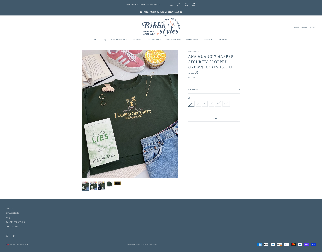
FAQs (104, 40)
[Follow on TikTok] (14, 235)
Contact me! (224, 40)
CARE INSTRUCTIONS (15, 222)
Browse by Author (173, 40)
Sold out (214, 118)
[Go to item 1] (85, 186)
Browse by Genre (154, 40)
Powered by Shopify (150, 244)
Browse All (209, 40)
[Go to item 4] (109, 184)
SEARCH (9, 208)
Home (95, 40)
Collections (137, 40)
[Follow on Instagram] (7, 235)
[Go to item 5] (117, 183)
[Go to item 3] (101, 186)
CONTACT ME (12, 226)
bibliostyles (193, 51)
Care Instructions (119, 40)
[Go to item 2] (93, 186)
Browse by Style (192, 40)
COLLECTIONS (12, 213)
